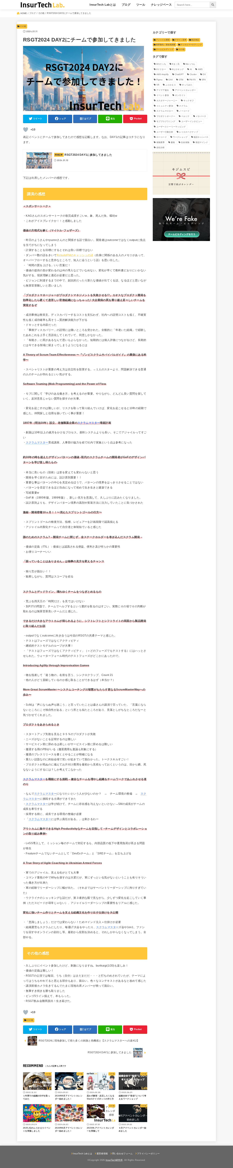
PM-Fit (192, 80)
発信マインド (201, 142)
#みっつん (190, 64)
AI (191, 69)
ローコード (161, 137)
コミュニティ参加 (164, 106)
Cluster (193, 74)
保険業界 (160, 142)
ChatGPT (179, 74)
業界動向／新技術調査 (166, 45)
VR (157, 85)
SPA (204, 80)
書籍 (173, 142)
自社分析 (160, 147)
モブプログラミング (165, 121)
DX (204, 74)
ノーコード (184, 111)
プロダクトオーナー (165, 116)
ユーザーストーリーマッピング (171, 126)
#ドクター (161, 69)
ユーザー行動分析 (164, 132)
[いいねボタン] (25, 129)
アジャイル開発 (163, 40)
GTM (181, 80)
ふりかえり (170, 85)
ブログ (126, 4)
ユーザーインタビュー (191, 121)
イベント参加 (162, 95)
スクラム (183, 106)
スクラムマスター (164, 111)
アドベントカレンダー (185, 90)
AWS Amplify (162, 74)
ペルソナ (185, 116)
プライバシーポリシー (148, 1153)
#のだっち (161, 64)
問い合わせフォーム (122, 1153)
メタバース (201, 116)
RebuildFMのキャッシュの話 (75, 255)
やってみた (187, 85)
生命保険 (185, 142)
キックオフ (188, 100)
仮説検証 (195, 40)
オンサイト (180, 95)
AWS (200, 69)
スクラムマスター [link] (88, 422)
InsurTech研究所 (114, 1160)
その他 (23, 26)
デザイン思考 (180, 40)
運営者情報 (102, 1153)
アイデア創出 (162, 90)
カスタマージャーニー (166, 100)
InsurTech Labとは (103, 4)
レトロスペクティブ (188, 132)
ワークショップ (180, 137)
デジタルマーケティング (191, 45)
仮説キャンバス (201, 137)
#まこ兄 (175, 64)
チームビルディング (164, 49)
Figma (159, 80)
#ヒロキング (178, 69)
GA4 (170, 80)
